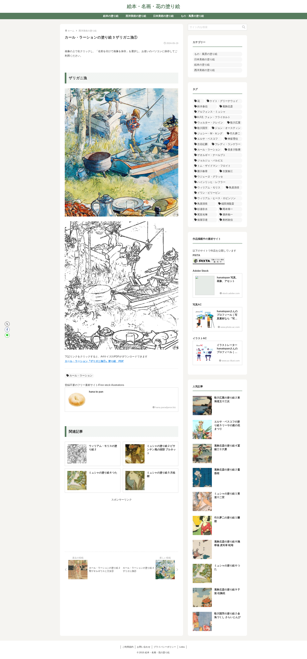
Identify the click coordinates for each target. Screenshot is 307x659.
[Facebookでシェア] (7, 329)
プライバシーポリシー (165, 647)
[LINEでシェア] (7, 335)
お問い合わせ (143, 647)
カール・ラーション (80, 375)
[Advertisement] (121, 524)
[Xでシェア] (7, 324)
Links (182, 647)
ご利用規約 (128, 647)
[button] (244, 27)
